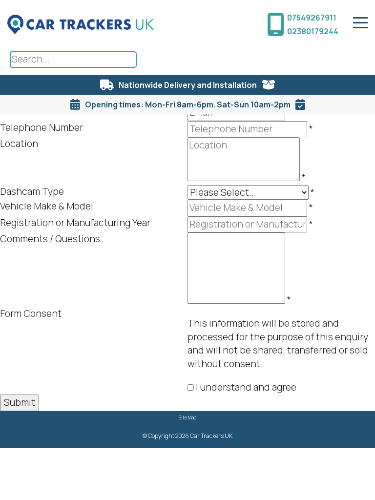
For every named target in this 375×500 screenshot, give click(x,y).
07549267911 (311, 17)
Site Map (187, 418)
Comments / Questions (50, 238)
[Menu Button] (360, 22)
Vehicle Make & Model (46, 206)
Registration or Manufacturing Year (75, 222)
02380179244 (312, 31)
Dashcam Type (32, 191)
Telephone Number (41, 127)
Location (19, 143)
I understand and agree (246, 387)
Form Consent (31, 313)
